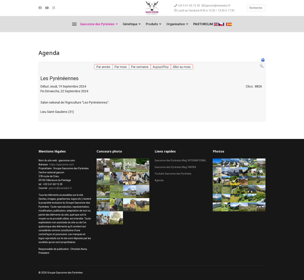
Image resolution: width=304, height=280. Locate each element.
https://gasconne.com (61, 164)
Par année (103, 67)
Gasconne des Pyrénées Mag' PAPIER (175, 167)
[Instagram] (53, 8)
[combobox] (256, 8)
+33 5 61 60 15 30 (189, 5)
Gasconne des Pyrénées (97, 24)
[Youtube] (47, 8)
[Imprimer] (263, 60)
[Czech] (220, 24)
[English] (216, 24)
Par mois (121, 67)
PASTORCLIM (203, 24)
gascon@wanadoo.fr (217, 5)
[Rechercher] (262, 66)
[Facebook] (40, 8)
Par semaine (139, 67)
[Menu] (74, 24)
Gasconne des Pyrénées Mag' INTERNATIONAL (180, 160)
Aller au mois (182, 67)
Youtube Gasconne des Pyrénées (173, 173)
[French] (225, 24)
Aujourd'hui (161, 67)
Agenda (159, 180)
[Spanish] (229, 24)
